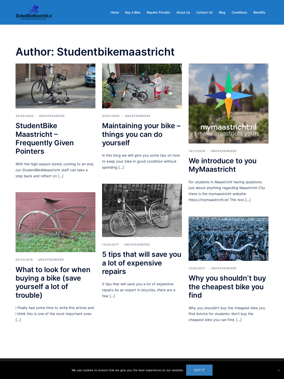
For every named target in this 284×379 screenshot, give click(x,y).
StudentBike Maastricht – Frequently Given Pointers (45, 138)
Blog (222, 12)
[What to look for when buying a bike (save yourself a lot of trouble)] (55, 222)
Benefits (259, 12)
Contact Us (204, 12)
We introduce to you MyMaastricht (222, 165)
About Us (183, 12)
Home (114, 12)
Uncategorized (52, 116)
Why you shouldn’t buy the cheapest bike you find (227, 286)
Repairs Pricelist (158, 12)
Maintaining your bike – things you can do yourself (141, 134)
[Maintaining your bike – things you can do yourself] (142, 86)
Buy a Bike (132, 12)
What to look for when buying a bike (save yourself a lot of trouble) (53, 282)
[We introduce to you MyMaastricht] (228, 103)
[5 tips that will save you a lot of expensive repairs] (142, 210)
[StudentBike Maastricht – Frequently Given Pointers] (55, 86)
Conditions (239, 12)
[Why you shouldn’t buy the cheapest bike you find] (228, 238)
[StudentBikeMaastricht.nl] (34, 12)
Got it (199, 370)
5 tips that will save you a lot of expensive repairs (141, 263)
